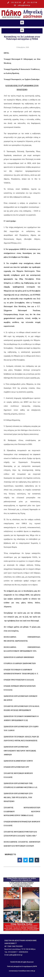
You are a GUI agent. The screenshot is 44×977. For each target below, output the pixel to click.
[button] (22, 22)
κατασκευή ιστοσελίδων (17, 971)
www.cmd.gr (30, 971)
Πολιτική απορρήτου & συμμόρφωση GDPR (22, 966)
